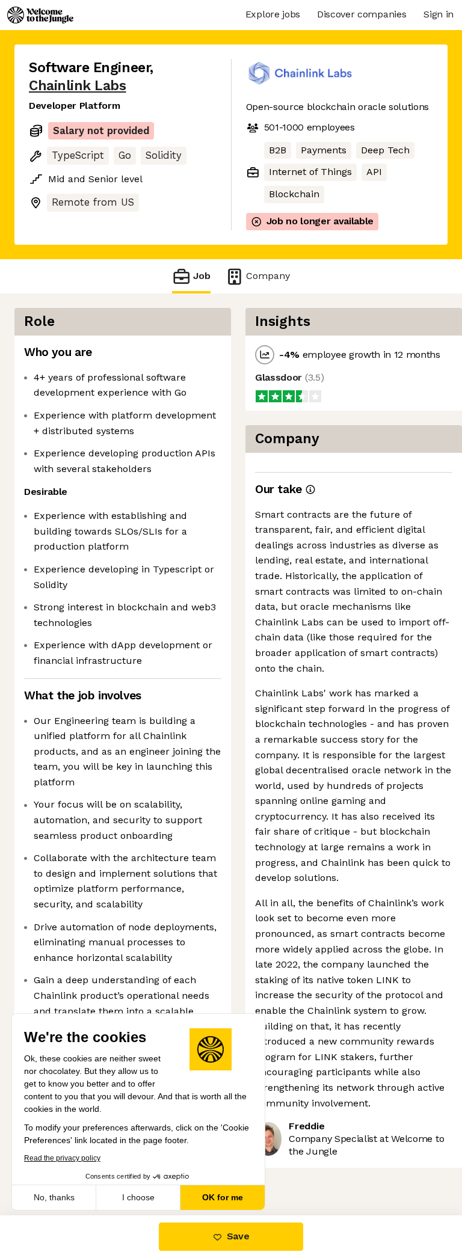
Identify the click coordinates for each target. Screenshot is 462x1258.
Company (268, 275)
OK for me (222, 1197)
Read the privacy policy (62, 1158)
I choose (138, 1197)
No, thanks (54, 1197)
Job (202, 275)
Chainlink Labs (77, 86)
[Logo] (40, 15)
